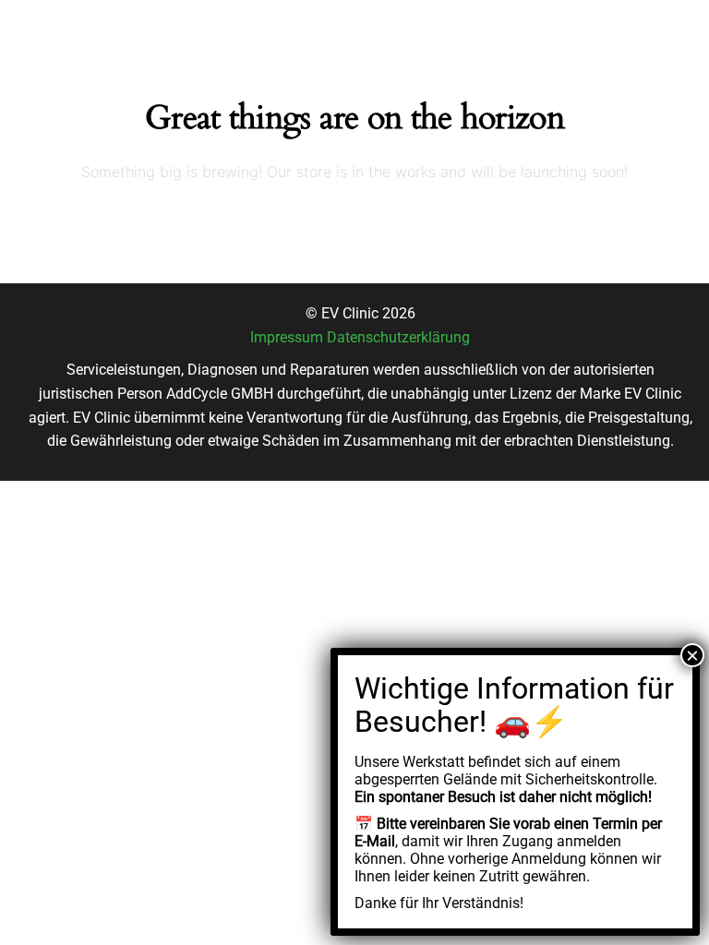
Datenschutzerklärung (398, 337)
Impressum (286, 337)
